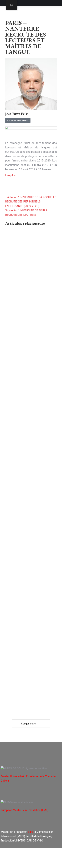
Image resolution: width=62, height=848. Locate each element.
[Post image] (31, 248)
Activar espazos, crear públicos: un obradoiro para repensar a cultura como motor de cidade (28, 524)
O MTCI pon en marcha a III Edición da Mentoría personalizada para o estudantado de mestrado (30, 648)
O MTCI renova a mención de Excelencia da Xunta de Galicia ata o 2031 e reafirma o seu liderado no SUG (31, 415)
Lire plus (10, 175)
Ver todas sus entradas (17, 120)
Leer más (11, 333)
